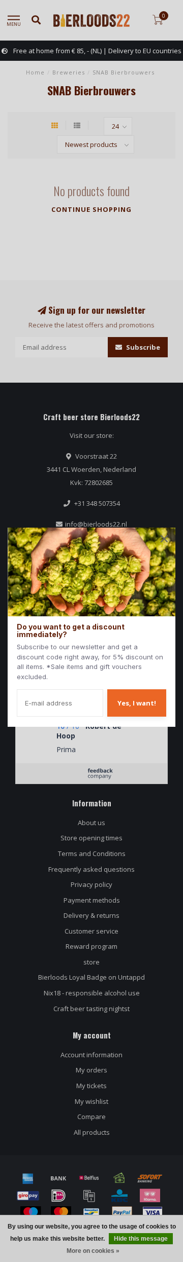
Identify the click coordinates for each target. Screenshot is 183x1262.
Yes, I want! (136, 703)
